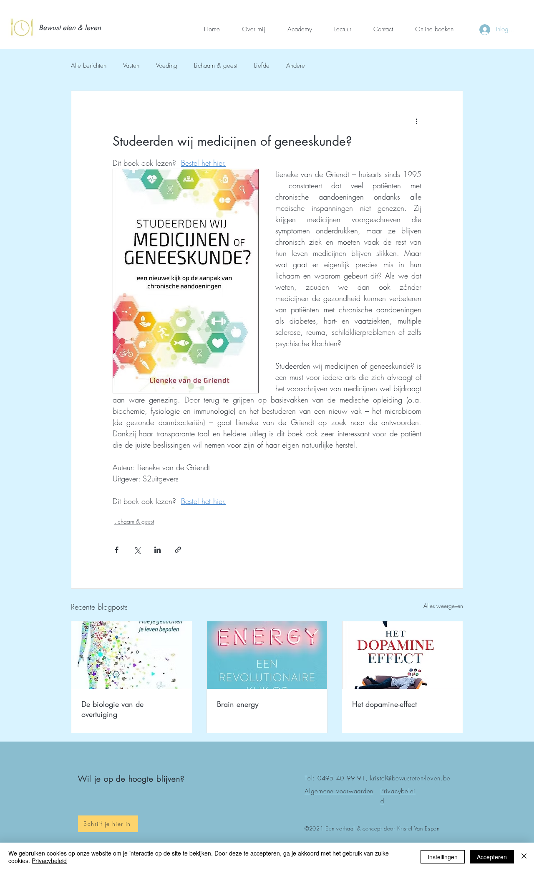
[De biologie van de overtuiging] (131, 655)
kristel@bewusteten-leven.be (410, 778)
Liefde (262, 65)
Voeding (166, 65)
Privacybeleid (49, 860)
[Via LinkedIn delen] (157, 550)
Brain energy (238, 704)
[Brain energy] (267, 655)
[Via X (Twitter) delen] (137, 550)
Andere (295, 65)
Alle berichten (88, 65)
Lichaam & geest (215, 65)
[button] (72, 28)
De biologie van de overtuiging (112, 709)
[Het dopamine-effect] (402, 655)
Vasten (131, 65)
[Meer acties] (416, 121)
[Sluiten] (524, 856)
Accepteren (492, 857)
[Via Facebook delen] (117, 550)
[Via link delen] (178, 550)
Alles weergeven (443, 606)
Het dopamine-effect (384, 704)
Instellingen (443, 857)
